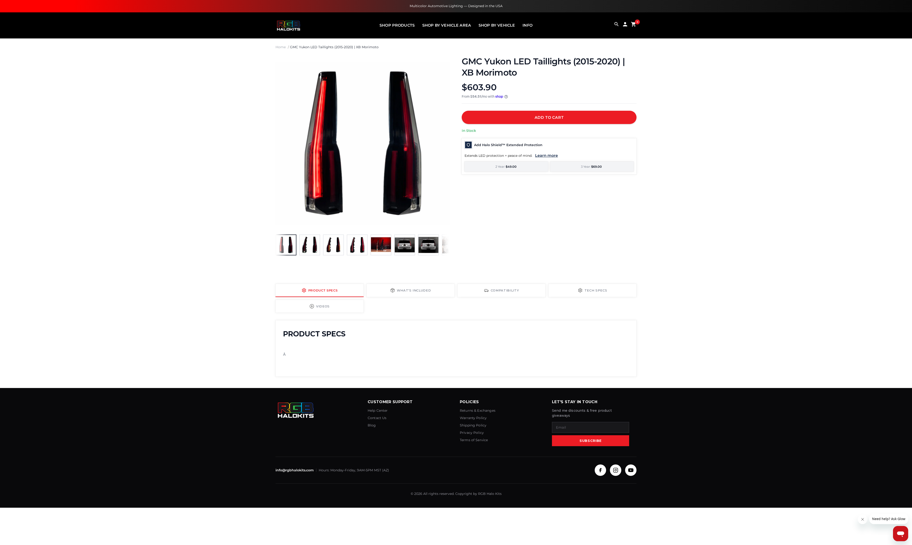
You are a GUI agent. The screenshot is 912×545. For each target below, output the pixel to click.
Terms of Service (474, 440)
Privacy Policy (472, 432)
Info (527, 25)
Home (281, 47)
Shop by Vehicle (497, 25)
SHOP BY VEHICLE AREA (446, 25)
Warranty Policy (473, 418)
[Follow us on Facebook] (600, 470)
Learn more (546, 155)
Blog (372, 425)
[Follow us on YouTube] (630, 470)
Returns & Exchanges (477, 410)
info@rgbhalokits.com (295, 470)
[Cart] (633, 25)
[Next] (441, 143)
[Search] (616, 25)
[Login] (625, 25)
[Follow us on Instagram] (615, 470)
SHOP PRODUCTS (397, 25)
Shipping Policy (473, 425)
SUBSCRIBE (591, 441)
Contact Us (377, 418)
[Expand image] (442, 64)
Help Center (378, 410)
